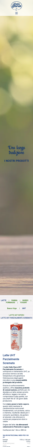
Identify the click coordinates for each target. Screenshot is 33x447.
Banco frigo (12, 308)
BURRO (25, 300)
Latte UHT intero (16, 315)
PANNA (14, 300)
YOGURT (23, 302)
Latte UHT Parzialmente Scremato (16, 318)
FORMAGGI (10, 302)
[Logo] (16, 6)
